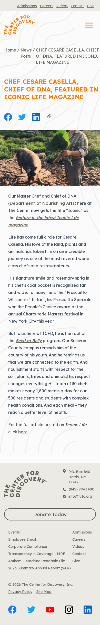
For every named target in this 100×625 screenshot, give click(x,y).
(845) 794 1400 (81, 489)
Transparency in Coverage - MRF (36, 553)
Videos (62, 5)
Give (90, 5)
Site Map (44, 591)
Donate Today (50, 514)
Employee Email (22, 539)
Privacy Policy (20, 591)
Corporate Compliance (27, 546)
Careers (46, 5)
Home (10, 50)
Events (14, 532)
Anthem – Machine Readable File (36, 561)
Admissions (27, 5)
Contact (77, 5)
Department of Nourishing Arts (42, 203)
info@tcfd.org (80, 496)
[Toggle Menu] (89, 25)
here (23, 431)
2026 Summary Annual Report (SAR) (39, 568)
